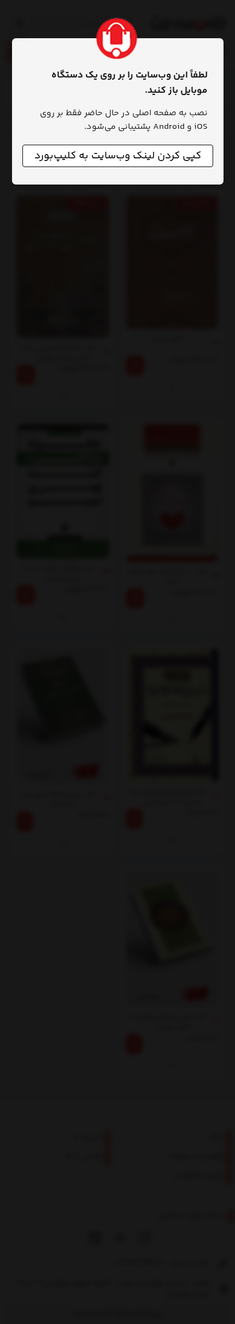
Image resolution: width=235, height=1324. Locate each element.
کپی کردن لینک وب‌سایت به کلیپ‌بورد (117, 156)
